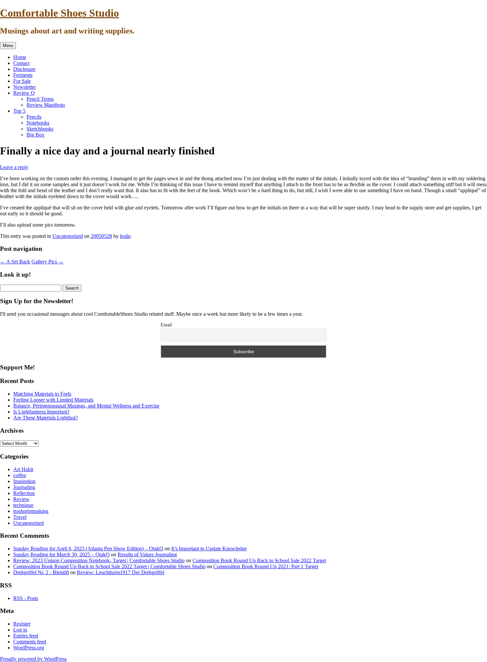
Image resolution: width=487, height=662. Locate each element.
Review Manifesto (46, 105)
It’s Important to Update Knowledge (209, 548)
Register (21, 624)
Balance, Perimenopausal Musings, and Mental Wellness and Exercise (86, 406)
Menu (8, 45)
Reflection (24, 493)
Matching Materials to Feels (42, 394)
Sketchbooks (40, 129)
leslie (125, 236)
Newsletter (24, 87)
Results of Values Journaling (147, 554)
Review (21, 499)
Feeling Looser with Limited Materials (53, 400)
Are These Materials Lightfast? (45, 417)
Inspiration (24, 481)
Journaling (24, 487)
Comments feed (29, 641)
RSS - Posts (25, 598)
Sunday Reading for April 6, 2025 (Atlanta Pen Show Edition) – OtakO (88, 548)
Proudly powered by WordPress (33, 659)
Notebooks (38, 123)
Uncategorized (67, 236)
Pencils (34, 117)
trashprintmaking (30, 511)
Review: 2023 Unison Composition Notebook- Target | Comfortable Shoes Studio (99, 560)
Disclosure (24, 69)
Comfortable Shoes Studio (59, 13)
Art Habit (23, 469)
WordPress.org (28, 647)
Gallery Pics (47, 261)
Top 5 (19, 111)
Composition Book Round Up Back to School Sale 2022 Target (259, 560)
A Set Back (15, 261)
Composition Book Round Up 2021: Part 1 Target (265, 566)
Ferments (22, 75)
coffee (19, 475)
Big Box (35, 135)
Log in (20, 630)
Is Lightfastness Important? (41, 411)
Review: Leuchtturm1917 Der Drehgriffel (120, 572)
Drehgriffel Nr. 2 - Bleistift (41, 572)
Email (166, 324)
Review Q (24, 93)
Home (19, 57)
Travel (20, 517)
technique (23, 505)
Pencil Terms (40, 99)
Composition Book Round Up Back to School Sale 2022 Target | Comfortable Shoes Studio (109, 566)
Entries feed (25, 635)
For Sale (22, 81)
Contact (21, 63)
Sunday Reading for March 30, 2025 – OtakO (61, 554)
